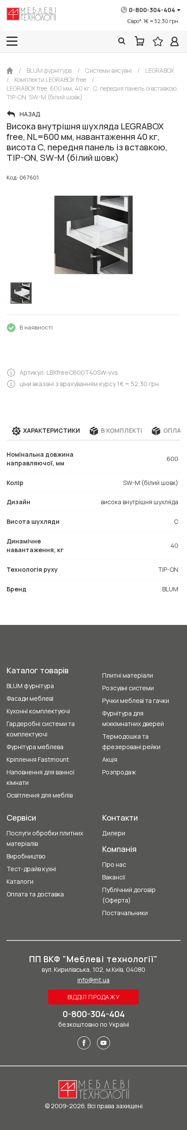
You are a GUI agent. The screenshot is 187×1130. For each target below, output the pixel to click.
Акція (109, 759)
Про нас (114, 864)
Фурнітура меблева (35, 747)
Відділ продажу (93, 997)
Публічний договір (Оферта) (129, 895)
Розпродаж (119, 772)
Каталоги (20, 881)
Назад (30, 114)
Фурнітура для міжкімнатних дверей (133, 718)
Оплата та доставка (35, 894)
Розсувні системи (128, 688)
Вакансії (113, 877)
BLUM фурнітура (30, 686)
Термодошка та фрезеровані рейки (131, 741)
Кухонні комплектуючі (38, 711)
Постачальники (125, 913)
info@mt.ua (93, 980)
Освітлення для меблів (40, 795)
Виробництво (26, 856)
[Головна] (10, 70)
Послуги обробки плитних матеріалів (45, 838)
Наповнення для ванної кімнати (40, 777)
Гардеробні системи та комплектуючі (41, 728)
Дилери (113, 833)
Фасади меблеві (30, 698)
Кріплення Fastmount (38, 759)
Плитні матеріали (127, 675)
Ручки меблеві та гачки (135, 700)
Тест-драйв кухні (31, 869)
